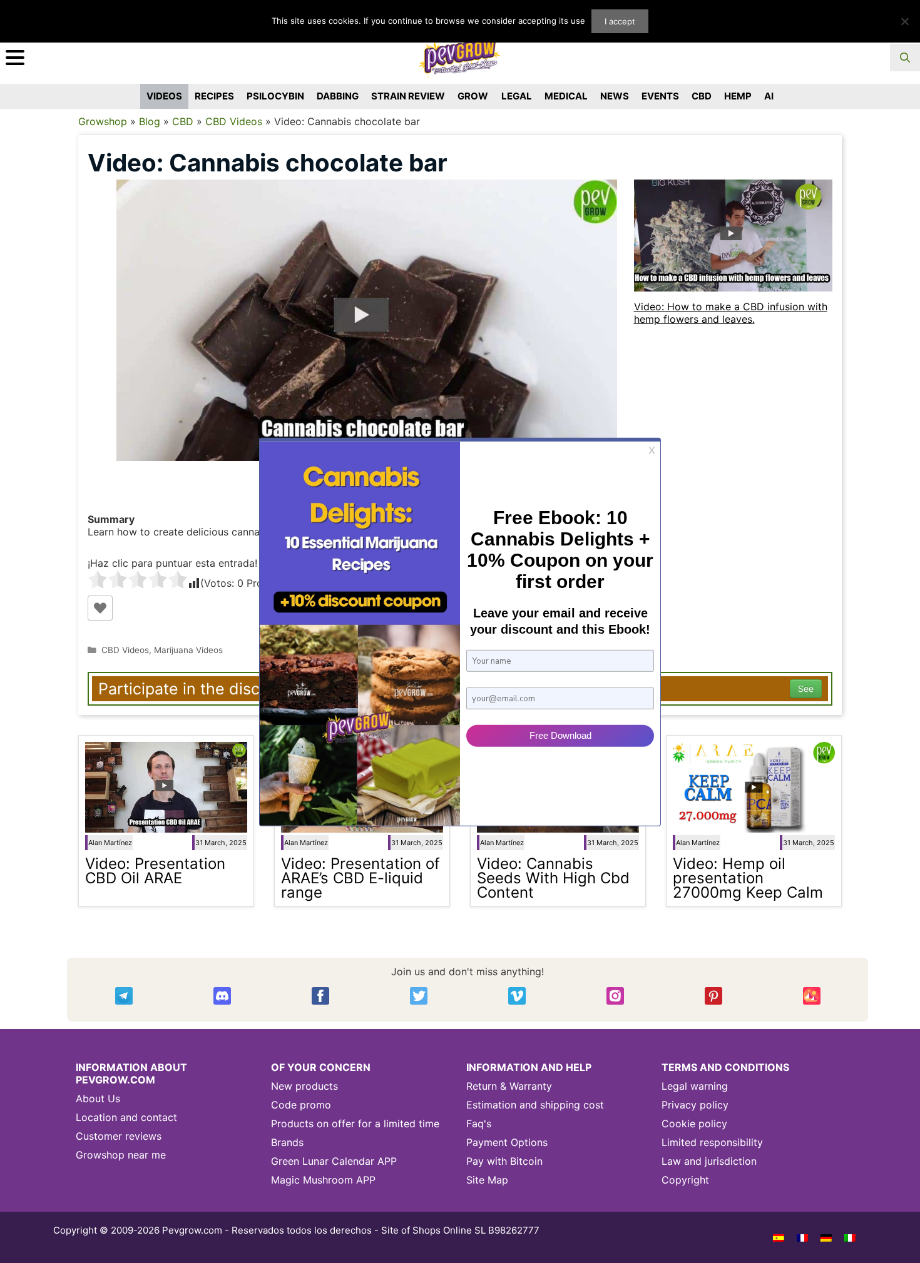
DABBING (338, 96)
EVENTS (660, 96)
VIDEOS (164, 96)
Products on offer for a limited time (355, 1123)
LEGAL (516, 96)
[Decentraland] (811, 996)
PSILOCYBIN (275, 96)
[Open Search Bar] (905, 57)
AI (769, 96)
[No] (904, 21)
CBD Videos (233, 121)
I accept (620, 21)
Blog (149, 121)
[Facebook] (320, 996)
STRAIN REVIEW (408, 96)
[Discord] (222, 996)
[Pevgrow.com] (460, 52)
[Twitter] (418, 996)
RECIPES (214, 96)
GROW (472, 96)
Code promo (301, 1104)
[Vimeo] (517, 996)
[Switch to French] (802, 1237)
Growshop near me (121, 1155)
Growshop (102, 121)
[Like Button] (100, 608)
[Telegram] (124, 996)
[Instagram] (615, 996)
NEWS (614, 96)
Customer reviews (118, 1136)
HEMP (738, 96)
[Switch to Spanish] (778, 1237)
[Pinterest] (713, 996)
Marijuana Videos (188, 650)
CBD (702, 96)
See (806, 688)
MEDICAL (566, 96)
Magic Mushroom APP (323, 1180)
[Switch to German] (826, 1237)
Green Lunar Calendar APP (334, 1161)
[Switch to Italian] (850, 1237)
